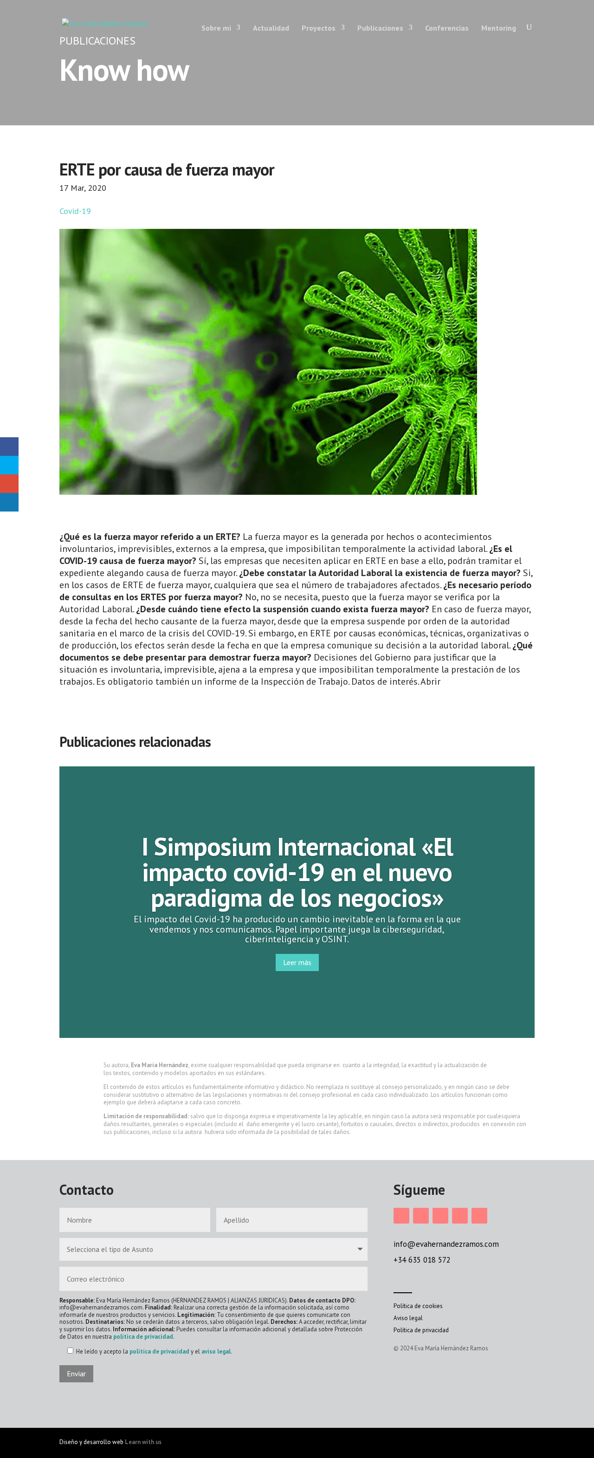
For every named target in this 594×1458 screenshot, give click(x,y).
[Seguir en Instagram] (401, 1216)
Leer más (297, 962)
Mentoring (498, 27)
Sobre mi (216, 27)
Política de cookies (418, 1306)
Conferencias (447, 27)
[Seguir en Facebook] (421, 1216)
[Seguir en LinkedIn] (440, 1216)
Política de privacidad (421, 1330)
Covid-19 (75, 211)
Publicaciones (380, 27)
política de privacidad (143, 1337)
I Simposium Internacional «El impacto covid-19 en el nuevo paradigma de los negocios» (297, 871)
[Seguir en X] (460, 1216)
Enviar (76, 1373)
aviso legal (216, 1351)
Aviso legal (408, 1318)
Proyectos (319, 27)
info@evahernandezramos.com (446, 1244)
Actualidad (271, 27)
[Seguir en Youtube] (479, 1216)
